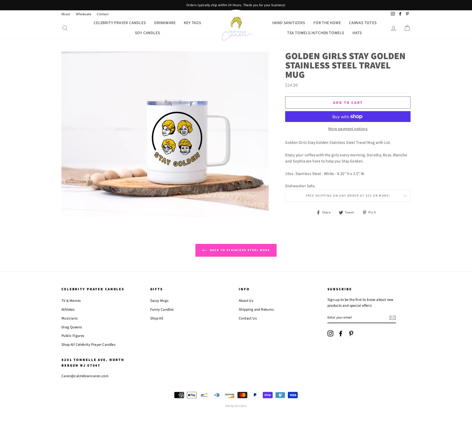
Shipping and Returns (256, 309)
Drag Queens (71, 327)
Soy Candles (147, 33)
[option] (236, 5)
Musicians (69, 318)
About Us (246, 300)
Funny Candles (162, 309)
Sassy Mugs (159, 300)
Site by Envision (236, 406)
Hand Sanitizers (288, 23)
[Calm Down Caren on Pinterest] (351, 333)
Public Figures (72, 335)
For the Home (327, 23)
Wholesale (83, 14)
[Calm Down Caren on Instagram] (330, 333)
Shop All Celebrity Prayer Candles (88, 344)
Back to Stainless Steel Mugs (239, 250)
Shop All (156, 318)
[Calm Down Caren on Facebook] (341, 333)
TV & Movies (71, 300)
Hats (357, 33)
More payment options (348, 129)
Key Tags (192, 23)
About (65, 14)
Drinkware (165, 23)
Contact (103, 14)
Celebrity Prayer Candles (120, 23)
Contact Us (248, 318)
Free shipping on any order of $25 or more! (348, 196)
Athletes (67, 309)
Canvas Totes (363, 23)
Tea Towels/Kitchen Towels (315, 33)
